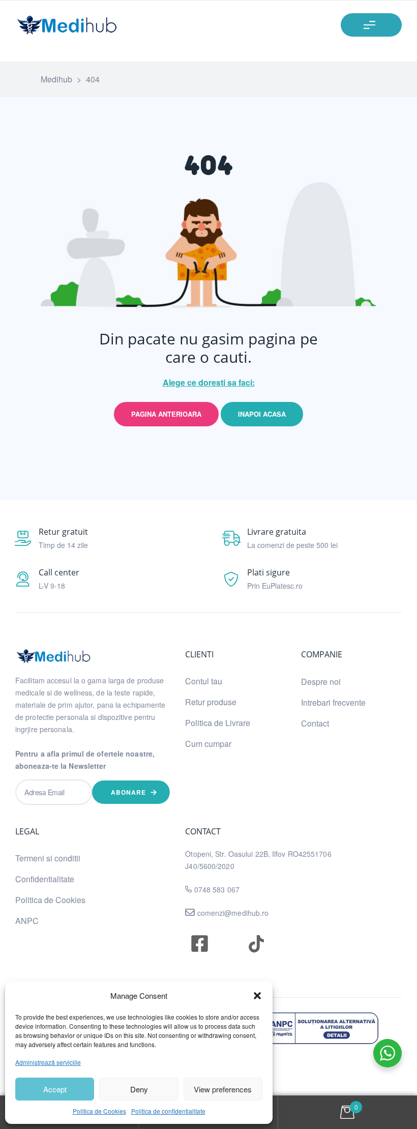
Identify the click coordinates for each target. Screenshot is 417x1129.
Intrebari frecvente (333, 702)
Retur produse (210, 702)
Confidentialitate (44, 879)
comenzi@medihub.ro (232, 913)
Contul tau (203, 681)
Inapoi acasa (262, 414)
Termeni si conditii (47, 858)
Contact (315, 723)
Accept (55, 1089)
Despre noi (321, 681)
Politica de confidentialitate (168, 1111)
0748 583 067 (217, 889)
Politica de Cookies (99, 1111)
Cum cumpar (208, 743)
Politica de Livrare (217, 723)
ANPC (27, 921)
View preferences (223, 1089)
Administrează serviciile (48, 1062)
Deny (139, 1089)
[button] (257, 996)
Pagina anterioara (166, 414)
